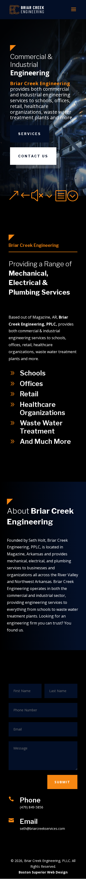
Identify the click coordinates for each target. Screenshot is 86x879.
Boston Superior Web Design (43, 872)
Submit (62, 782)
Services (29, 134)
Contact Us (33, 156)
